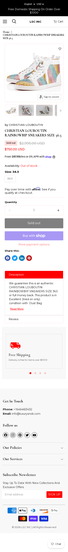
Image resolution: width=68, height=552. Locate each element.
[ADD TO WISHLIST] (60, 49)
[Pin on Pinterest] (29, 258)
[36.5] (10, 183)
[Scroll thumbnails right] (60, 111)
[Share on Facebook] (7, 258)
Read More (17, 308)
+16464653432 (23, 409)
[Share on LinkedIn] (22, 258)
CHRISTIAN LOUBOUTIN (26, 125)
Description (16, 274)
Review (14, 319)
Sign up (54, 494)
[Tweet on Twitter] (15, 258)
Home (6, 32)
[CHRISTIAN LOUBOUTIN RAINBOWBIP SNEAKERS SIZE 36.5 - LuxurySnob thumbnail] (11, 110)
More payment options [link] (34, 244)
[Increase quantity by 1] (58, 210)
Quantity (11, 202)
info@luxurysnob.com (26, 413)
